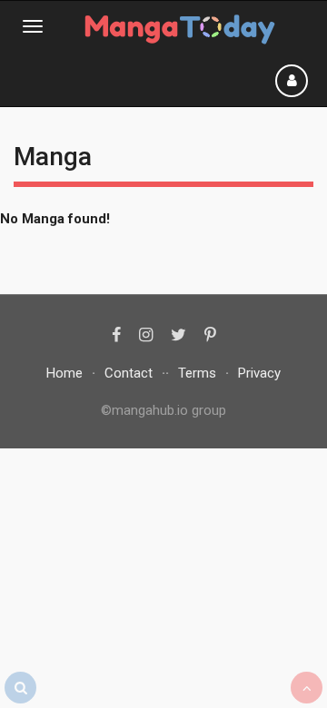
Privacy (259, 373)
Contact (128, 373)
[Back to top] (306, 687)
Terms (197, 373)
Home (64, 373)
